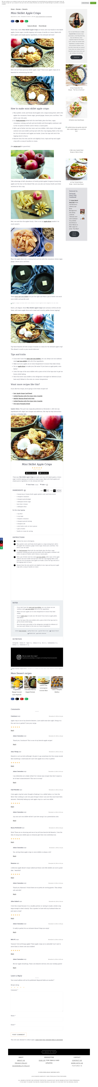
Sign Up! (42, 1060)
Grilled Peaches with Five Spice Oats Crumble (27, 396)
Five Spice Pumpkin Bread (21, 404)
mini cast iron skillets (22, 297)
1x (54, 491)
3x (60, 491)
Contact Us (77, 1060)
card (19, 147)
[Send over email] (26, 21)
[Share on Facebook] (12, 21)
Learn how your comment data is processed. (49, 1040)
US (45, 490)
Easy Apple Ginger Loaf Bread (22, 394)
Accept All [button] (93, 3)
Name (13, 1016)
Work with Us (77, 1063)
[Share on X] (17, 21)
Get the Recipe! (74, 234)
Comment (14, 990)
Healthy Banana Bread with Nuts (23, 399)
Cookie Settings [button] (85, 3)
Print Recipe (42, 26)
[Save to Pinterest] (22, 21)
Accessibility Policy (21, 1066)
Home (13, 9)
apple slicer (47, 222)
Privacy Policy (21, 1063)
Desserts (24, 9)
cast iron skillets (40, 557)
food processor (20, 121)
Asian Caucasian (22, 631)
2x (57, 491)
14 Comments (48, 17)
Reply (12, 731)
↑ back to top (49, 1052)
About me (76, 57)
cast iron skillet (29, 609)
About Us (21, 1060)
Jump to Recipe (32, 26)
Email (13, 1025)
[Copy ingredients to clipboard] (25, 490)
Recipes (18, 9)
